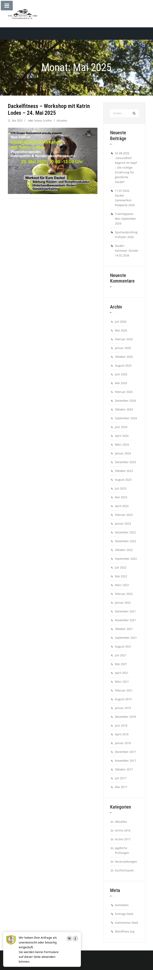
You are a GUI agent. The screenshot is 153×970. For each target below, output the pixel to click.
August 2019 (123, 699)
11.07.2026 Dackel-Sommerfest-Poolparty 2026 (125, 198)
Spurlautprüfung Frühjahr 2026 (126, 234)
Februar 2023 (124, 515)
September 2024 (126, 418)
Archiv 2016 (122, 830)
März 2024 (122, 444)
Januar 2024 (123, 453)
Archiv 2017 (122, 839)
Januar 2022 (123, 602)
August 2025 (123, 365)
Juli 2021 (120, 655)
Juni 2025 (121, 374)
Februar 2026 (124, 339)
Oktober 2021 (124, 629)
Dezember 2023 (125, 462)
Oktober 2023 (124, 471)
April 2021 (121, 673)
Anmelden (122, 905)
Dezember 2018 (125, 717)
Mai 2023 (121, 497)
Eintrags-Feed (124, 914)
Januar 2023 (123, 523)
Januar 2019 (123, 708)
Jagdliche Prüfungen (122, 850)
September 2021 (126, 638)
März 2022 (122, 585)
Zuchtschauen (124, 870)
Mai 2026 (121, 330)
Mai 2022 (121, 576)
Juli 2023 (120, 488)
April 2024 (121, 436)
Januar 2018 (123, 743)
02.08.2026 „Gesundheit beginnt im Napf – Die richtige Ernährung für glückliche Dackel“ (126, 167)
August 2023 (123, 480)
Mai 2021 (121, 664)
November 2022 (125, 541)
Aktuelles (62, 120)
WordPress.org (124, 931)
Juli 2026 (120, 321)
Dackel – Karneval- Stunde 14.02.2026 (126, 250)
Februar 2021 (124, 690)
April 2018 (121, 734)
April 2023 (121, 506)
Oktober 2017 (124, 769)
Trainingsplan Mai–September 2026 (125, 218)
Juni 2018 (121, 725)
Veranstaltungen (126, 861)
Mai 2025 (121, 383)
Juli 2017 (120, 778)
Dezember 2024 (125, 400)
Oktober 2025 (124, 357)
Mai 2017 (121, 787)
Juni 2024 (121, 427)
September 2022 (126, 559)
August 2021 (123, 646)
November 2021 (125, 620)
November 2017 (125, 760)
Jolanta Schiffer (43, 120)
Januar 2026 (123, 348)
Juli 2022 (120, 567)
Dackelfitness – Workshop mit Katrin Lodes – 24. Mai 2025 (49, 109)
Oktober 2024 (124, 409)
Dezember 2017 (125, 752)
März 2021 (122, 681)
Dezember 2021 (125, 611)
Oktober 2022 (124, 550)
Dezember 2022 (125, 532)
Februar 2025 (124, 392)
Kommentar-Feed (126, 923)
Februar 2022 (124, 594)
